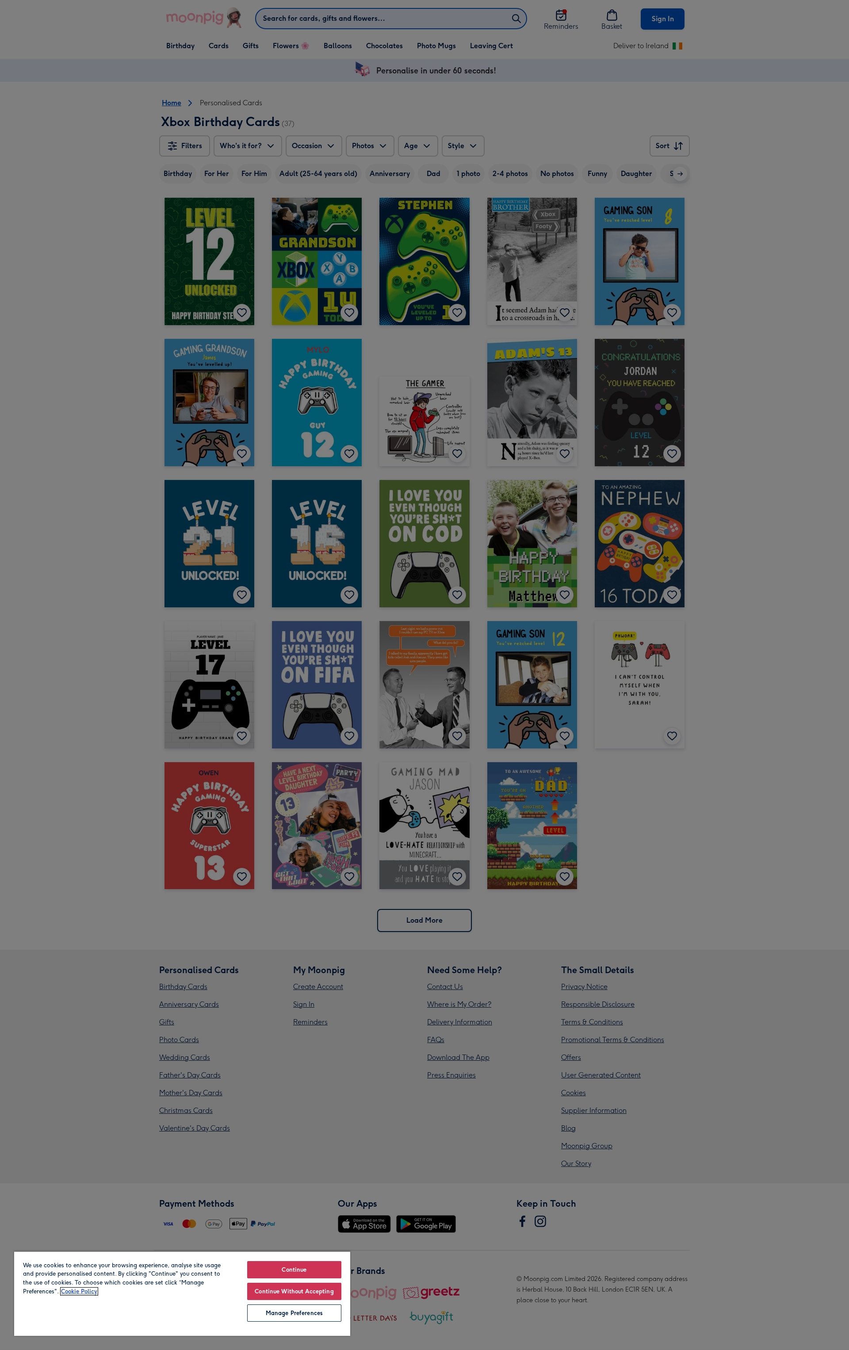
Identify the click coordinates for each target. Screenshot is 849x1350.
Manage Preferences (294, 1313)
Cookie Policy (79, 1291)
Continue (294, 1269)
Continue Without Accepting (294, 1291)
